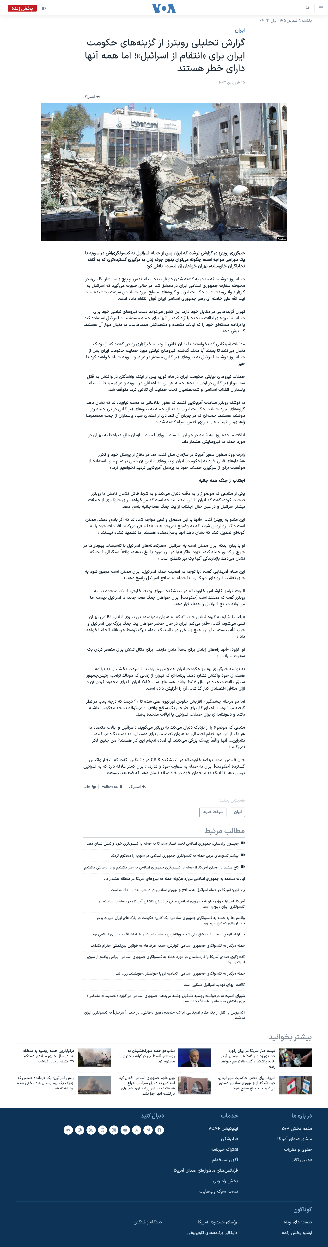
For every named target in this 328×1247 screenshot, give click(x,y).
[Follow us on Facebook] (159, 1130)
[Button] (91, 96)
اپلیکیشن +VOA (223, 1128)
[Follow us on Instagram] (113, 1130)
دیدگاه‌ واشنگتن (148, 1222)
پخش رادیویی (225, 1181)
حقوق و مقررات (298, 1149)
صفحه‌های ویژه (298, 1222)
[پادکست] (79, 1130)
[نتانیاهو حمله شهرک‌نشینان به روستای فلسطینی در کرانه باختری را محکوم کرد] (194, 1057)
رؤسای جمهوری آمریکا (217, 1222)
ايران (240, 30)
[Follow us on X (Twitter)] (136, 1130)
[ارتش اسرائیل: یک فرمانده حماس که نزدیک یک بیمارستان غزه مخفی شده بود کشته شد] (94, 1085)
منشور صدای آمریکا (294, 1139)
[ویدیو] (44, 8)
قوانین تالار (302, 1160)
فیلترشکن (229, 1139)
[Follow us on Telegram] (147, 1130)
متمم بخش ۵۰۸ (297, 1128)
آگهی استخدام (225, 1160)
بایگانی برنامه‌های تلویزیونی (212, 1233)
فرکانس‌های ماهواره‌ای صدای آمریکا (206, 1170)
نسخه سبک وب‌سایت (218, 1191)
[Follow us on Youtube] (125, 1130)
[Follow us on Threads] (102, 1130)
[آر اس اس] (91, 1130)
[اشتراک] (68, 1130)
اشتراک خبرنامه (224, 1149)
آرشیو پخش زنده (297, 1233)
